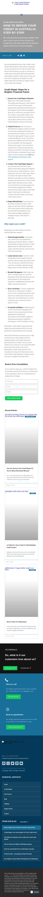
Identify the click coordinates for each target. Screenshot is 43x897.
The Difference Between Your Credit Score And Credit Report (20, 838)
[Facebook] (3, 763)
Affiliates (6, 804)
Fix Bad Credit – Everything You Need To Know (18, 854)
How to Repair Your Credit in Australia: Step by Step (19, 827)
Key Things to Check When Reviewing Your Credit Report (21, 859)
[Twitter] (12, 763)
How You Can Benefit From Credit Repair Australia (19, 849)
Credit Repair (8, 789)
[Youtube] (21, 763)
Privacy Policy (20, 768)
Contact (6, 813)
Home (6, 784)
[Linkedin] (17, 763)
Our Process (8, 794)
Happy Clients (8, 809)
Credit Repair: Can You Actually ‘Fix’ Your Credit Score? (20, 832)
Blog (5, 799)
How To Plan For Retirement (17, 622)
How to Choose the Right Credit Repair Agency (18, 844)
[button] (21, 14)
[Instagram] (8, 763)
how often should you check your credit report (21, 157)
